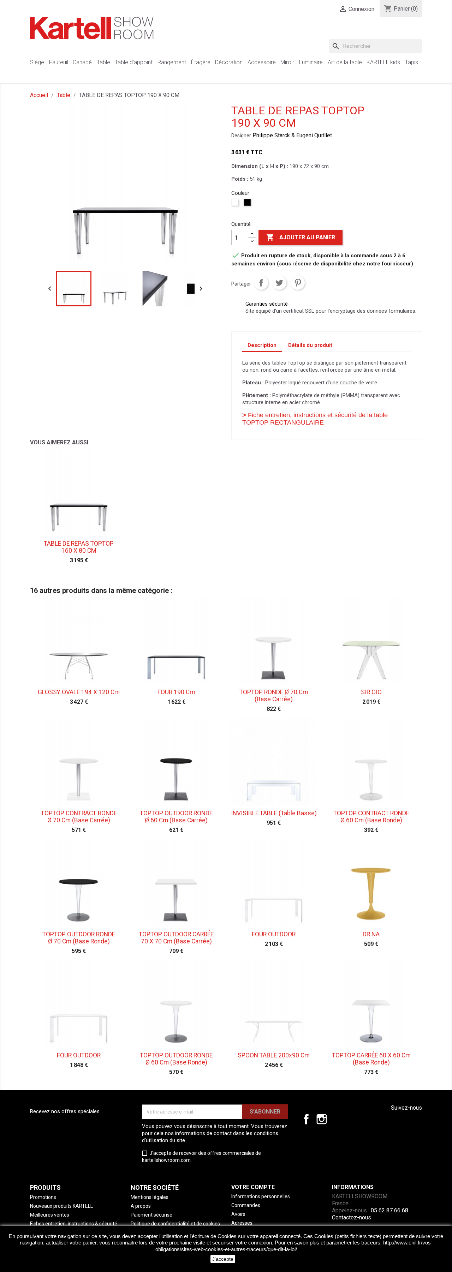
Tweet (279, 283)
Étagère (200, 62)
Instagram (322, 1119)
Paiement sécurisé (151, 1215)
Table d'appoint (134, 62)
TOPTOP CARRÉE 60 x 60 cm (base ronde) (371, 1059)
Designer (241, 135)
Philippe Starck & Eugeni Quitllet (292, 135)
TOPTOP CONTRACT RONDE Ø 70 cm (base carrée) (79, 817)
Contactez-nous (351, 1217)
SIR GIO (371, 692)
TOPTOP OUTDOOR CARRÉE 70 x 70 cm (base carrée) (176, 938)
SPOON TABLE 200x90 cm (274, 1055)
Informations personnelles (260, 1196)
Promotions (43, 1197)
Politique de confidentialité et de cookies (175, 1223)
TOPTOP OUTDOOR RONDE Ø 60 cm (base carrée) (176, 817)
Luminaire (311, 62)
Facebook (306, 1119)
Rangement (171, 62)
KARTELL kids (383, 62)
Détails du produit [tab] (310, 345)
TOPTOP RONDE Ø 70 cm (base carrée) (273, 696)
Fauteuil (58, 62)
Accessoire (262, 62)
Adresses (241, 1223)
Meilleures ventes (49, 1215)
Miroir (287, 62)
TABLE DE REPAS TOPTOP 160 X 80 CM (79, 547)
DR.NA (371, 934)
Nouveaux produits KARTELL (61, 1206)
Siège (37, 62)
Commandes (245, 1205)
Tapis (411, 62)
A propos (141, 1206)
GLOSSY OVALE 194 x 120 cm (79, 692)
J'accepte (222, 1259)
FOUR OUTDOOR (274, 934)
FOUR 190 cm (176, 692)
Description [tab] (262, 345)
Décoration (229, 62)
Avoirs (238, 1214)
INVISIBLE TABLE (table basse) (274, 813)
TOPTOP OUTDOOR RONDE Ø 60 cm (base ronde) (176, 1059)
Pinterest (298, 283)
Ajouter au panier (300, 237)
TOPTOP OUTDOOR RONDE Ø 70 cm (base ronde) (78, 938)
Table (103, 62)
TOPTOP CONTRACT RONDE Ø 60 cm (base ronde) (371, 817)
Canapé (82, 62)
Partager (261, 283)
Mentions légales (149, 1197)
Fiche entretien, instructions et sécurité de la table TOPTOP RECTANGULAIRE (315, 419)
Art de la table (345, 62)
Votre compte (253, 1187)
